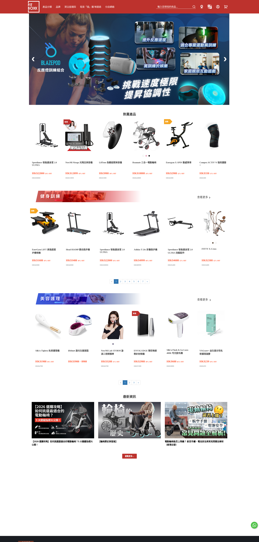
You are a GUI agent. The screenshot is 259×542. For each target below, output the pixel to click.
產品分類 (47, 6)
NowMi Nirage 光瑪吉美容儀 (79, 162)
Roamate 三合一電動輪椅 (144, 162)
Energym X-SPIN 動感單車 (178, 162)
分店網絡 (109, 6)
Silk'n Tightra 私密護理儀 (47, 351)
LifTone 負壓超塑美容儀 (110, 162)
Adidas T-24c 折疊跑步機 (145, 249)
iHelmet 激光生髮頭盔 (78, 351)
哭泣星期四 (70, 6)
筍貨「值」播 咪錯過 (90, 6)
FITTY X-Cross (209, 249)
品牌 (58, 6)
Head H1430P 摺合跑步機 (78, 249)
